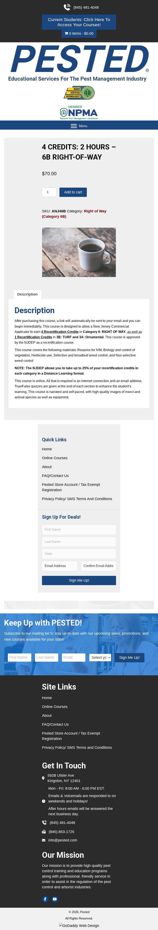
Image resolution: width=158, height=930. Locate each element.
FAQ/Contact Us (55, 476)
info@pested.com (62, 840)
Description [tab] (27, 294)
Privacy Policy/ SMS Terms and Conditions (77, 499)
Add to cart (73, 192)
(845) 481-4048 (62, 823)
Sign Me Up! (79, 580)
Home (47, 449)
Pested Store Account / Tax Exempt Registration (71, 487)
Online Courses (54, 458)
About (47, 467)
